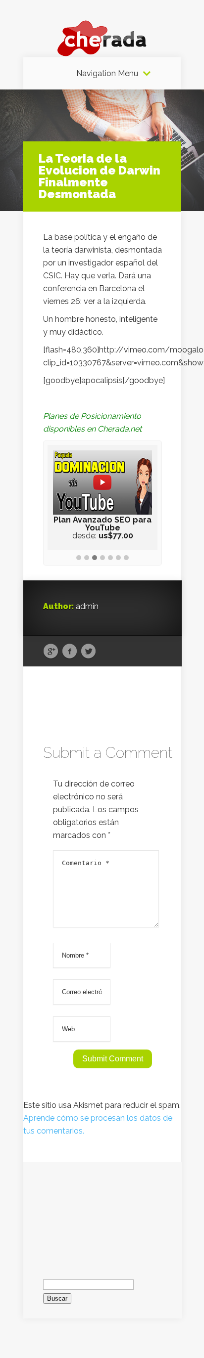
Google (50, 651)
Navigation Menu (107, 74)
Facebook (69, 651)
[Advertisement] (102, 1211)
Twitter (88, 651)
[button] (79, 558)
